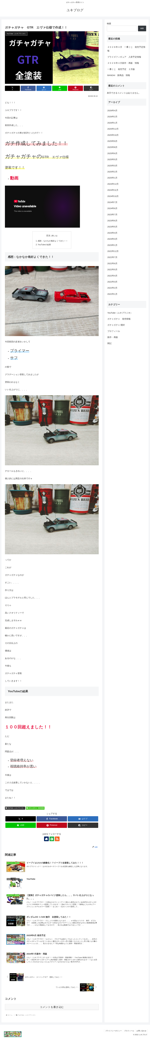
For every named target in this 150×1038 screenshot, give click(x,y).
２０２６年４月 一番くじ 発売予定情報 (126, 49)
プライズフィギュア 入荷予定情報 (124, 57)
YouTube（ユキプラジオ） (16, 808)
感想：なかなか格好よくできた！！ (53, 241)
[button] (91, 88)
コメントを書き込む (52, 1007)
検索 (109, 23)
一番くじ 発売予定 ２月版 (121, 69)
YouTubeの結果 (44, 245)
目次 (48, 235)
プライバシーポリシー (113, 1031)
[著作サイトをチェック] (46, 839)
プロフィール (129, 1031)
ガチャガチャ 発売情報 (36, 808)
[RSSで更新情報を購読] (57, 839)
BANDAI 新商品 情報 (118, 75)
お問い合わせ (141, 1031)
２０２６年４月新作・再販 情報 (123, 63)
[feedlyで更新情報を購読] (51, 839)
